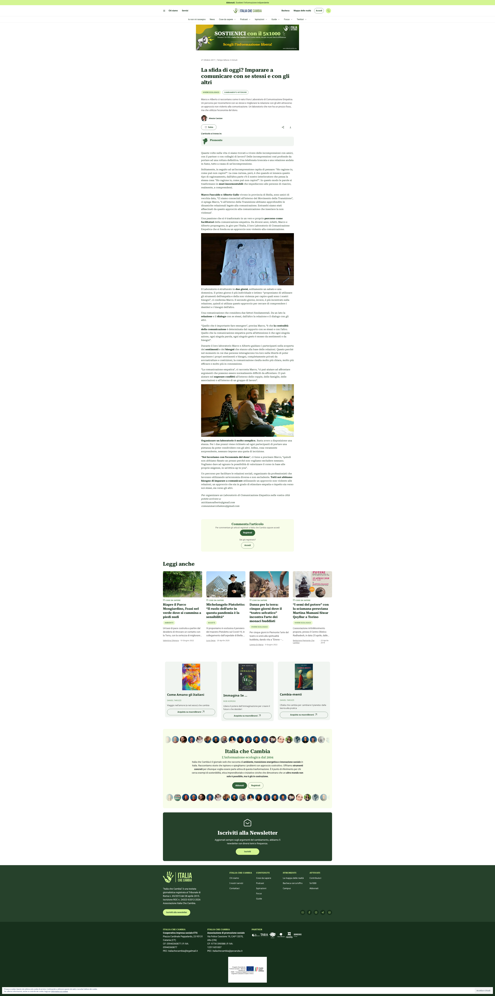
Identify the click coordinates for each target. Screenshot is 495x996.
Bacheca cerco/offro (293, 883)
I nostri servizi (236, 883)
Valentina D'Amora (171, 640)
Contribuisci (315, 878)
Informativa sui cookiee (59, 991)
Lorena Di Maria (256, 644)
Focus (259, 893)
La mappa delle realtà (293, 878)
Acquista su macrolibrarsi (189, 712)
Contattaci (234, 888)
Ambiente (169, 623)
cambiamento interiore (235, 92)
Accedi (319, 10)
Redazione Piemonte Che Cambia (303, 641)
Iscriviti (247, 851)
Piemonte (216, 140)
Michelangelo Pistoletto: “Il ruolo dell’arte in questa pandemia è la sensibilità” (225, 611)
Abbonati (239, 785)
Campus (287, 888)
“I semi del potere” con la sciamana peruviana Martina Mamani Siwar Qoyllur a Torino (311, 611)
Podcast (260, 883)
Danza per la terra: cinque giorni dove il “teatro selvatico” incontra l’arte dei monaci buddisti (266, 613)
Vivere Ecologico (211, 92)
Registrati (247, 532)
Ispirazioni (261, 888)
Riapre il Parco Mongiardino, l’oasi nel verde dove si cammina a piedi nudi (182, 611)
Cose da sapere (263, 878)
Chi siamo (234, 878)
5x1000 (313, 883)
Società (211, 623)
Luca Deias (211, 640)
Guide (259, 898)
